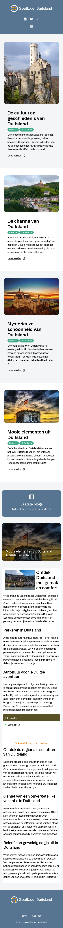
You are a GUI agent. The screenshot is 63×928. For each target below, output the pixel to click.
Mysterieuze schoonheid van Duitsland (24, 329)
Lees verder (14, 155)
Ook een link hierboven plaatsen (31, 743)
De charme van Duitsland (23, 224)
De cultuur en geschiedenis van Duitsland (26, 118)
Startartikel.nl (14, 724)
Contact (36, 915)
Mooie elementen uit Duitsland (29, 435)
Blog (24, 915)
